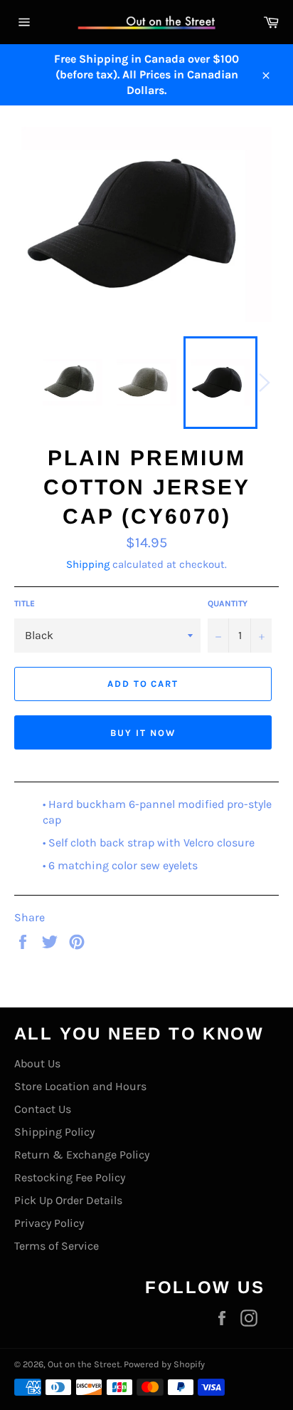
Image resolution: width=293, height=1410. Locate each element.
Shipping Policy (54, 1132)
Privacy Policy (49, 1223)
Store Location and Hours (80, 1086)
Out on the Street (84, 1364)
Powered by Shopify (164, 1364)
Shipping (88, 564)
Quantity (227, 603)
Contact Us (42, 1109)
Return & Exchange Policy (81, 1154)
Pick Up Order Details (68, 1200)
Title (24, 603)
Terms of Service (56, 1246)
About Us (37, 1063)
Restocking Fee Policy (69, 1177)
